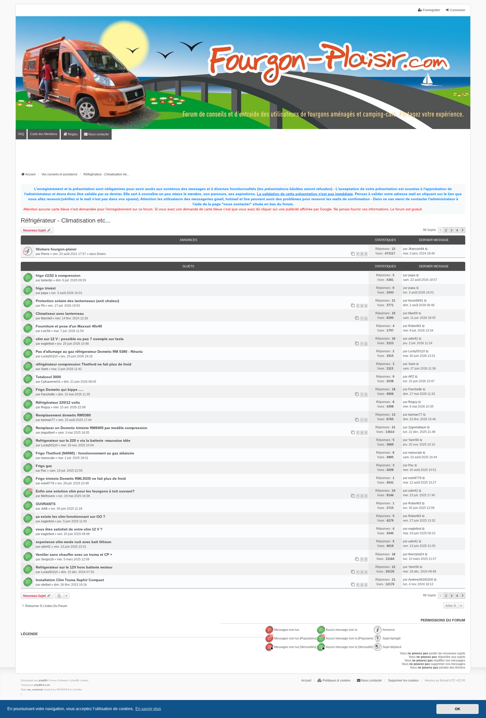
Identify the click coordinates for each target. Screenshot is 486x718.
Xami (44, 369)
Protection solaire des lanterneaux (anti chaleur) (77, 301)
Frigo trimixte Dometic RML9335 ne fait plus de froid (81, 478)
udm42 (413, 338)
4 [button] (457, 230)
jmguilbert (48, 432)
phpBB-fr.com (42, 685)
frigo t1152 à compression (58, 275)
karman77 (48, 420)
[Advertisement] (243, 157)
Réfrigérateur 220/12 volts (58, 402)
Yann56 (413, 440)
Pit (43, 305)
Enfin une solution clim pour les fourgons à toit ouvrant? (85, 491)
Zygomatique (417, 427)
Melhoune (48, 496)
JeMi (44, 508)
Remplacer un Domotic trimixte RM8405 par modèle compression (91, 428)
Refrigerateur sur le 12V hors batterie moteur (74, 567)
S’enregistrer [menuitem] (431, 10)
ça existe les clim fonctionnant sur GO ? (70, 516)
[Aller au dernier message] (426, 249)
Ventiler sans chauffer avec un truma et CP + (74, 555)
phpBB (43, 680)
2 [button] (446, 230)
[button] (462, 230)
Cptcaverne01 (50, 381)
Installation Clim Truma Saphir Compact (70, 580)
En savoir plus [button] (148, 709)
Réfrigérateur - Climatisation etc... (66, 220)
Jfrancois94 (416, 249)
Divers (101, 254)
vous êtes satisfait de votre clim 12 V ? (69, 529)
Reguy (45, 407)
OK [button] (457, 709)
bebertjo (46, 280)
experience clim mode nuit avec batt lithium (73, 542)
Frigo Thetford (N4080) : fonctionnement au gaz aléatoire (85, 453)
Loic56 (45, 331)
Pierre (45, 254)
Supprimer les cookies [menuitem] (403, 680)
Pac (43, 470)
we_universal (35, 689)
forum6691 (415, 300)
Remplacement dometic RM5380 (63, 415)
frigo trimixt (46, 288)
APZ (411, 376)
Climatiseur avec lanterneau (60, 313)
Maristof (46, 318)
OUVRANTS (45, 504)
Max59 (413, 313)
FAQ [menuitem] (21, 134)
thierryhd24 (416, 554)
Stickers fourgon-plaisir (56, 249)
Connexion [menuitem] (457, 10)
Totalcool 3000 (48, 377)
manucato (48, 458)
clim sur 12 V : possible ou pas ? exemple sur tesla (80, 339)
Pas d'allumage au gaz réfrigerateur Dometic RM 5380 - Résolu (89, 351)
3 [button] (451, 230)
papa (411, 275)
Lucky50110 (49, 356)
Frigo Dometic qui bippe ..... (60, 390)
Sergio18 (47, 559)
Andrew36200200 (420, 579)
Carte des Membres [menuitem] (43, 134)
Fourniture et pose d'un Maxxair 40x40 (69, 326)
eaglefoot (47, 343)
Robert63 (414, 326)
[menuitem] (70, 134)
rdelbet (46, 584)
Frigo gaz (44, 466)
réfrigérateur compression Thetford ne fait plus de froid (83, 364)
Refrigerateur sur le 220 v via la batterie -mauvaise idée (83, 440)
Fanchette (48, 394)
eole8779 (47, 483)
